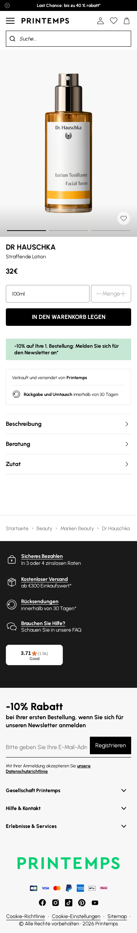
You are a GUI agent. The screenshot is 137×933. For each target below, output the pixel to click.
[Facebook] (42, 902)
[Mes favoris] (113, 20)
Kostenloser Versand (44, 579)
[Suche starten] (12, 38)
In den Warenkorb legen (69, 316)
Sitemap (117, 916)
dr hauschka (31, 247)
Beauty (45, 528)
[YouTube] (95, 902)
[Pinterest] (81, 902)
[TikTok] (68, 902)
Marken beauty (77, 528)
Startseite (18, 528)
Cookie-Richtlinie (25, 916)
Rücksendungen (39, 601)
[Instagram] (55, 902)
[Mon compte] (100, 20)
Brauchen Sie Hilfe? (43, 623)
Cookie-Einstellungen (76, 916)
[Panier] (126, 20)
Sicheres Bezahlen (42, 556)
